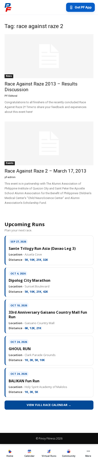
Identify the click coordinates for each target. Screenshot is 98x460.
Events (9, 163)
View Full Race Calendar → (49, 405)
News (9, 76)
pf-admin (10, 177)
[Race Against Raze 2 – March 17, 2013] (49, 143)
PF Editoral (11, 95)
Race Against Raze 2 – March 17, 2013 (45, 171)
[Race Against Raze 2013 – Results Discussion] (49, 56)
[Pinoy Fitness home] (8, 7)
